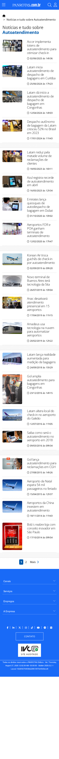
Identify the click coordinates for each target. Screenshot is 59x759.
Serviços (7, 591)
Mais (33, 562)
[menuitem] (29, 580)
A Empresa (9, 611)
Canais (7, 581)
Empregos (8, 601)
